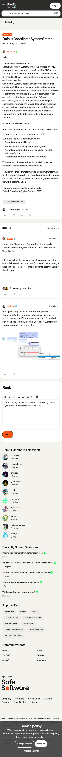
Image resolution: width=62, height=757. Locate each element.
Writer (23, 612)
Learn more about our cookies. (31, 737)
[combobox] (31, 13)
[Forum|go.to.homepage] (12, 5)
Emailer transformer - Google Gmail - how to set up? (26, 573)
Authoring (9, 22)
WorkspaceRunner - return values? (18, 592)
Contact (5, 702)
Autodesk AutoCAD (14, 635)
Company (6, 699)
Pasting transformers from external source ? (22, 553)
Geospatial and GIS (32, 618)
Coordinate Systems (14, 202)
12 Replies (6, 567)
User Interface (11, 618)
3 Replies (6, 596)
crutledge (15, 473)
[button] (3, 6)
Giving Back (34, 699)
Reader (35, 612)
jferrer (13, 516)
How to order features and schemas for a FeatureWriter (27, 563)
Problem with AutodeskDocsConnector (20, 582)
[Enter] (5, 13)
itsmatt (10, 239)
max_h (14, 534)
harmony (15, 499)
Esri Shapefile (11, 624)
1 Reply (5, 586)
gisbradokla (16, 464)
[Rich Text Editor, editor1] (31, 415)
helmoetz (11, 52)
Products (19, 699)
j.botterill (11, 306)
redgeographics (18, 525)
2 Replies (6, 557)
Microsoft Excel (36, 629)
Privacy (33, 702)
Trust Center (20, 702)
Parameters (29, 624)
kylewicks (15, 508)
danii (13, 490)
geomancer (16, 482)
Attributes (9, 612)
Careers (48, 699)
